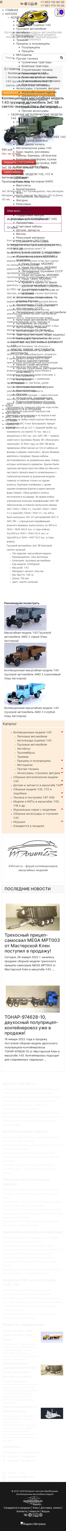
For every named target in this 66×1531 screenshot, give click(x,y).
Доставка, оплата (51, 1507)
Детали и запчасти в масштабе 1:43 (37, 785)
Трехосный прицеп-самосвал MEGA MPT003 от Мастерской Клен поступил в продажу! (32, 943)
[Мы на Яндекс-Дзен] (29, 4)
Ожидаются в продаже (28, 826)
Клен (35, 1507)
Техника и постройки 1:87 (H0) (34, 797)
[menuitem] (30, 17)
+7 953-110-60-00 (18, 1464)
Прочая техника (28, 769)
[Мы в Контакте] (22, 4)
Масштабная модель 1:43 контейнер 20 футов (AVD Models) (32, 1097)
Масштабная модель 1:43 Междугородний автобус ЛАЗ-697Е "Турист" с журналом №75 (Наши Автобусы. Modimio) (30, 1169)
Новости (34, 1511)
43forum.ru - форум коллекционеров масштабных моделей (33, 868)
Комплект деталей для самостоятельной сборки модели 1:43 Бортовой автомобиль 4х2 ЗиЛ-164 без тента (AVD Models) (31, 1193)
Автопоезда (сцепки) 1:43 (34, 740)
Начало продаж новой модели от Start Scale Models (18, 1335)
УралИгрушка (51, 1491)
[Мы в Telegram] (25, 4)
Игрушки (19, 821)
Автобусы (23, 748)
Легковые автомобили (32, 736)
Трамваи (23, 756)
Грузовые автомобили (32, 744)
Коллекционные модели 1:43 (32, 732)
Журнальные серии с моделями (34, 809)
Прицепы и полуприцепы (34, 760)
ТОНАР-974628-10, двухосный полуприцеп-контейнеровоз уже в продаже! (31, 1025)
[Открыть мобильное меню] (1, 2)
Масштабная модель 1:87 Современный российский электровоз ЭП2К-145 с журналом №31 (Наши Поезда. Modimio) (30, 1261)
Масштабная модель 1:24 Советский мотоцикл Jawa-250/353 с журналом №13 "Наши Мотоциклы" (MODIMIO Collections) (31, 1157)
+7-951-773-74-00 (52, 5)
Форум (45, 1511)
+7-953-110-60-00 (52, 2)
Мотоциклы (25, 765)
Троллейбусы (26, 752)
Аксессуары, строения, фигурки (38, 773)
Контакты (22, 1511)
